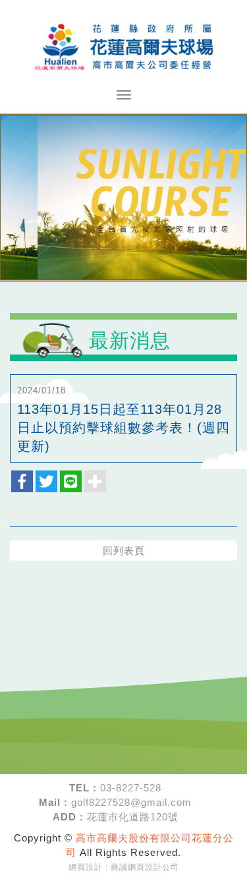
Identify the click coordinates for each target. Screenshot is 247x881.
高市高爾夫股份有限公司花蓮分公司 (124, 44)
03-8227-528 (130, 787)
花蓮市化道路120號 (132, 816)
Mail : (53, 802)
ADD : (68, 816)
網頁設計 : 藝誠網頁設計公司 (124, 867)
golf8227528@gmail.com (131, 802)
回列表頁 (124, 550)
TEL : (83, 787)
